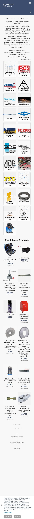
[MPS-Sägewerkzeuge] (24, 97)
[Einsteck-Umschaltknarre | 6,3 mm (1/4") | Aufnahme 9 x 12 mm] (24, 398)
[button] (30, 12)
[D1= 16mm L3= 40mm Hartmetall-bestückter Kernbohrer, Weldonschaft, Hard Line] (9, 398)
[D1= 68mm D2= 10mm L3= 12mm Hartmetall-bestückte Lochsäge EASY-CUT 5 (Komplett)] (9, 275)
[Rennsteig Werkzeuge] (24, 83)
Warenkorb (17, 448)
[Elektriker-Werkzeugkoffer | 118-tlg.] (9, 249)
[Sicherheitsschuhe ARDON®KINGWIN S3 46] (9, 370)
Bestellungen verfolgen (17, 442)
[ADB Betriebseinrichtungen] (9, 160)
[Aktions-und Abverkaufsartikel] (9, 65)
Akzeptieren (8, 516)
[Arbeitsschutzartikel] (24, 176)
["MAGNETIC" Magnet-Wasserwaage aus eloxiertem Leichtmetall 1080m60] (24, 275)
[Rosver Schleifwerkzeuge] (24, 160)
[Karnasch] (9, 112)
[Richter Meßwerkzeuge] (9, 97)
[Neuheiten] (9, 226)
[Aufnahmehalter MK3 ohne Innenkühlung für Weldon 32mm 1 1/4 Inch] (24, 370)
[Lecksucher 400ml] (9, 306)
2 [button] (18, 428)
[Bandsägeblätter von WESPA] (24, 112)
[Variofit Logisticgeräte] (9, 83)
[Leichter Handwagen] (24, 249)
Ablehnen (17, 516)
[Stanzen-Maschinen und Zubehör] (24, 210)
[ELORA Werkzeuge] (9, 193)
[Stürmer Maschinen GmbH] (24, 144)
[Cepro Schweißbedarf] (24, 126)
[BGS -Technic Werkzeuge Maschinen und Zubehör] (24, 65)
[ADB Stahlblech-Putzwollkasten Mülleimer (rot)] (24, 306)
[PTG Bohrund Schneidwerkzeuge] (9, 176)
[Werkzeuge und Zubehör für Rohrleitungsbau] (24, 193)
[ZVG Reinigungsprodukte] (9, 210)
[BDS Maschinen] (9, 144)
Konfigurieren (8, 512)
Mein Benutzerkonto (17, 437)
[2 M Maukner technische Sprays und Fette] (9, 126)
